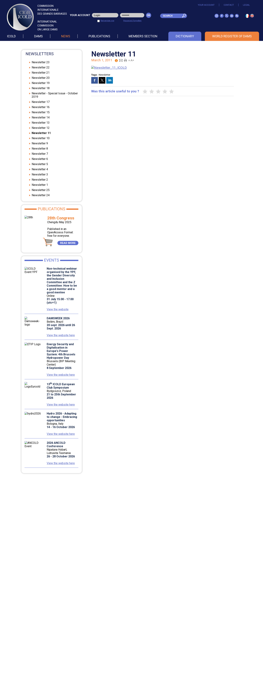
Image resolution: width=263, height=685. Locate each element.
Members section (143, 36)
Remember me (107, 20)
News (65, 36)
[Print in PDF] (125, 60)
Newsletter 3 (40, 174)
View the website (58, 309)
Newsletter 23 (41, 62)
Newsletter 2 (40, 179)
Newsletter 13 (41, 122)
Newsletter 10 (41, 138)
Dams (38, 36)
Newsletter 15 (41, 112)
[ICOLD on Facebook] (222, 17)
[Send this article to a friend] (121, 60)
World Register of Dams (232, 36)
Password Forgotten (132, 20)
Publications (99, 36)
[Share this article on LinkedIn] (109, 80)
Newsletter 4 (40, 169)
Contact (229, 5)
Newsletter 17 (41, 102)
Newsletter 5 (40, 164)
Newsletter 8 (40, 148)
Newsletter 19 (41, 83)
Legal (246, 5)
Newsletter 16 (41, 107)
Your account (206, 5)
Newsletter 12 (41, 128)
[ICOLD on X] (227, 17)
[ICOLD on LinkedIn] (232, 17)
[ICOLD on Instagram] (217, 17)
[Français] (247, 17)
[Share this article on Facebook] (94, 80)
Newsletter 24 (41, 195)
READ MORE (68, 243)
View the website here (61, 335)
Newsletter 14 (41, 117)
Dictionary (185, 36)
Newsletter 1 (40, 185)
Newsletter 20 (41, 78)
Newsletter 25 (41, 190)
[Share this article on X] (102, 80)
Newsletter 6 (40, 159)
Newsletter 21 (41, 72)
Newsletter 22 (41, 67)
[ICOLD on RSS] (237, 17)
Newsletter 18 (41, 88)
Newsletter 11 (41, 133)
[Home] (252, 17)
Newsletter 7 (40, 153)
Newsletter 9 (40, 143)
